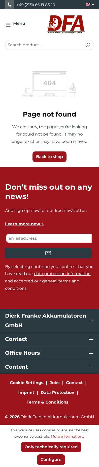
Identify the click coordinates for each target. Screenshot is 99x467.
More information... (68, 436)
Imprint (26, 392)
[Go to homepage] (66, 24)
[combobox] (43, 45)
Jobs (55, 382)
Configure (51, 459)
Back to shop (49, 156)
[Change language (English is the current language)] (90, 4)
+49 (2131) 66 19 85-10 (35, 4)
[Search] (88, 45)
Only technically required (51, 446)
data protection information (62, 273)
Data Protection (57, 392)
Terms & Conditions (48, 402)
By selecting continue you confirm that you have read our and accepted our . (49, 277)
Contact (74, 382)
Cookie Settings (26, 382)
